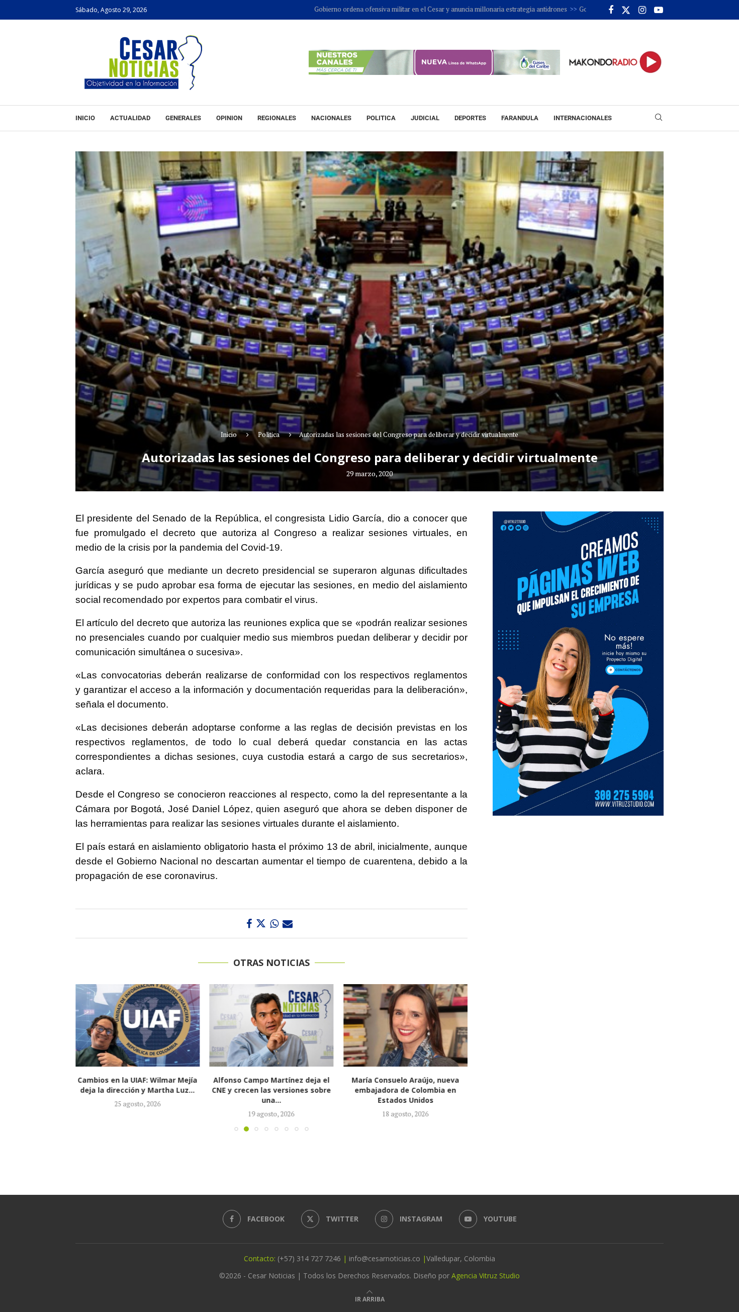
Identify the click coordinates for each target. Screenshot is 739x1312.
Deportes (470, 118)
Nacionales (331, 118)
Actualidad (130, 118)
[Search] (659, 118)
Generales (183, 118)
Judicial (425, 118)
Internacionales (582, 118)
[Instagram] (642, 10)
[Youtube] (659, 10)
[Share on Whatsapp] (274, 923)
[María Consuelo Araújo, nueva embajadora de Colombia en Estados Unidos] (272, 1025)
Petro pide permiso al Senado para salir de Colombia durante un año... (405, 1090)
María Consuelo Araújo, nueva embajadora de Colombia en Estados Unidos (271, 1090)
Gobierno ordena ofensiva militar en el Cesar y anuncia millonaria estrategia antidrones (390, 9)
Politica (381, 118)
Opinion (229, 118)
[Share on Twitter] (261, 923)
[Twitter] (626, 10)
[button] (89, 1057)
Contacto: (261, 1258)
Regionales (276, 118)
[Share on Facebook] (249, 923)
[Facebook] (611, 10)
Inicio (85, 118)
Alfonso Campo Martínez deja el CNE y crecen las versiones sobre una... (137, 1090)
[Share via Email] (288, 923)
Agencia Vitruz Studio (485, 1275)
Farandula (519, 118)
